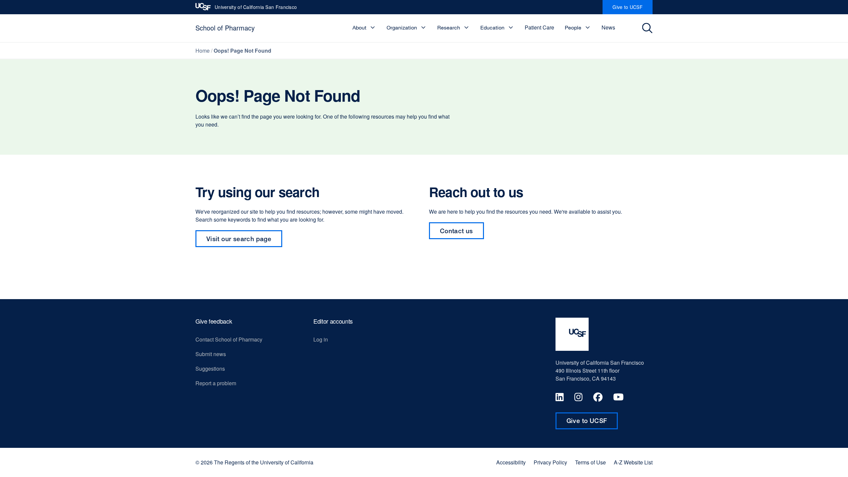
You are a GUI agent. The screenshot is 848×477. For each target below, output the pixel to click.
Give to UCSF (632, 9)
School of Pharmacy (225, 27)
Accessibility (511, 462)
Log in (320, 339)
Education (492, 27)
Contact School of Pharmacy (228, 339)
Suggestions (210, 368)
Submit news (210, 354)
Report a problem (215, 383)
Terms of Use (590, 462)
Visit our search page (238, 238)
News (608, 27)
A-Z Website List (633, 462)
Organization (402, 27)
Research (448, 27)
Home (202, 50)
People (573, 27)
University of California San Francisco (256, 9)
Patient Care (539, 27)
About (359, 27)
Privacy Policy (550, 462)
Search (648, 28)
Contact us (456, 231)
